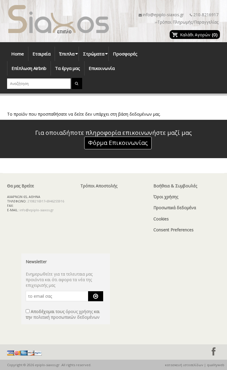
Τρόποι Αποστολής (98, 186)
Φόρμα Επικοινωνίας (118, 143)
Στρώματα (95, 56)
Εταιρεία (42, 54)
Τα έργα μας (67, 68)
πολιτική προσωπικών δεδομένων (66, 317)
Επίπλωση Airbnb (29, 68)
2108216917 (36, 201)
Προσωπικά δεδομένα (174, 207)
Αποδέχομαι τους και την (63, 314)
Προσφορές (125, 54)
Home (17, 54)
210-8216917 (205, 14)
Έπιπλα (69, 56)
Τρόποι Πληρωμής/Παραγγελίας (187, 22)
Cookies (161, 219)
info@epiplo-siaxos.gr (163, 14)
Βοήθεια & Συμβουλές (175, 186)
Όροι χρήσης (165, 196)
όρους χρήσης (79, 311)
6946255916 (55, 201)
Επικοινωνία (102, 68)
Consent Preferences (173, 230)
